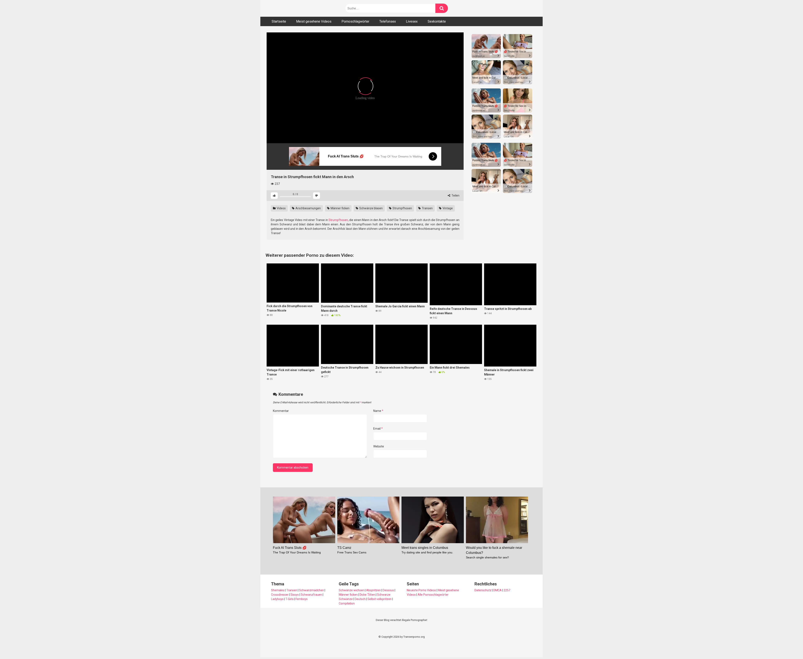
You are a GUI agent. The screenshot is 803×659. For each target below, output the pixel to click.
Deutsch (360, 599)
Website (378, 446)
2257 (507, 590)
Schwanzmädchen (311, 590)
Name (378, 411)
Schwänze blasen (371, 208)
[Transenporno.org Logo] (295, 8)
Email (378, 428)
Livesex (412, 21)
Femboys (301, 599)
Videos (281, 208)
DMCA (497, 590)
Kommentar (281, 411)
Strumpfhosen (402, 208)
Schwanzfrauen (311, 594)
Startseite (279, 21)
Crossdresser (280, 594)
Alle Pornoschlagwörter (433, 594)
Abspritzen (373, 590)
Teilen (455, 195)
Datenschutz (482, 590)
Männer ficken (339, 208)
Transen (427, 208)
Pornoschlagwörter (355, 21)
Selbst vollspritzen (379, 599)
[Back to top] (789, 646)
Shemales (277, 590)
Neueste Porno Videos (421, 590)
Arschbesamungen (308, 208)
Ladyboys (277, 599)
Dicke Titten (367, 594)
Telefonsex (387, 21)
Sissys (294, 594)
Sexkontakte (437, 21)
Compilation (347, 603)
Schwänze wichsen (351, 590)
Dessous (388, 590)
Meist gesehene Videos (313, 21)
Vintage (447, 208)
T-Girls (289, 599)
